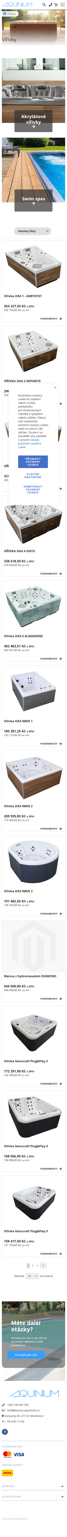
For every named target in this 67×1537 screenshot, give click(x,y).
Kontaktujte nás (26, 1355)
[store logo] (18, 4)
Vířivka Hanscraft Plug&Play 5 (26, 1231)
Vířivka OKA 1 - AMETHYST (23, 296)
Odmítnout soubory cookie (33, 489)
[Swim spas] (33, 170)
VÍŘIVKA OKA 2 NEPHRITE (22, 381)
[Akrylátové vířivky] (33, 90)
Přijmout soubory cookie (33, 461)
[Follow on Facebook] (5, 1432)
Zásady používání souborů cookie (29, 443)
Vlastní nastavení (33, 475)
